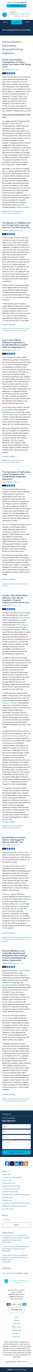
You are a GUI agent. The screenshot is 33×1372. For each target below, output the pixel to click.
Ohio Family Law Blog (9, 1273)
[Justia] (21, 1163)
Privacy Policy (16, 1327)
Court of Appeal (8, 414)
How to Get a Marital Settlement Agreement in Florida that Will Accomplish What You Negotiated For (15, 344)
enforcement (14, 736)
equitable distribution (10, 985)
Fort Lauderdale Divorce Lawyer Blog (16, 15)
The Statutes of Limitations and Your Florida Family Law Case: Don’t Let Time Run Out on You (16, 225)
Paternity (7, 1200)
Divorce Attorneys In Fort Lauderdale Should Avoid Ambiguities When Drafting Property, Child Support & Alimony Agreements (14, 956)
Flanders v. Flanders (9, 703)
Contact (16, 22)
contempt (20, 852)
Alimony (7, 1180)
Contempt (11, 937)
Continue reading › (23, 207)
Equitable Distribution (11, 1186)
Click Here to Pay (16, 1310)
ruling (25, 96)
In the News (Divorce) (11, 1189)
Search (16, 1225)
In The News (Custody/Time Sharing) (16, 1203)
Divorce (10, 211)
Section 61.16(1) (24, 618)
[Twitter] (12, 1163)
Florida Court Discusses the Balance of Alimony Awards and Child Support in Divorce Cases (15, 1257)
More (27, 22)
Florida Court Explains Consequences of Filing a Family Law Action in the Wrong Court (16, 63)
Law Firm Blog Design (16, 1370)
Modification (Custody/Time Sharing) (16, 1195)
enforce (5, 1018)
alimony (17, 909)
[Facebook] (7, 1163)
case (7, 525)
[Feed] (26, 1163)
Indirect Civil (16, 939)
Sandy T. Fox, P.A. (22, 1362)
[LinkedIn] (16, 1163)
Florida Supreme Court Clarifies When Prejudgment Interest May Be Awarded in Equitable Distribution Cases (16, 1238)
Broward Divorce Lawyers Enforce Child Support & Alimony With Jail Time (14, 840)
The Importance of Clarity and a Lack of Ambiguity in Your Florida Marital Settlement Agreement (16, 475)
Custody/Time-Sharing (12, 1177)
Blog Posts (16, 1337)
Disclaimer (16, 1324)
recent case (7, 297)
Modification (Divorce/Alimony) (14, 1206)
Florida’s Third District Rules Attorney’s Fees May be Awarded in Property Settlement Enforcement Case (15, 599)
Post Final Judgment (21, 330)
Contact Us (16, 1333)
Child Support (9, 1183)
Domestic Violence (10, 1192)
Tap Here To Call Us (16, 6)
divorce (8, 782)
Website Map (16, 1330)
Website (16, 1321)
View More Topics (8, 1209)
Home (5, 22)
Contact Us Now (16, 1152)
